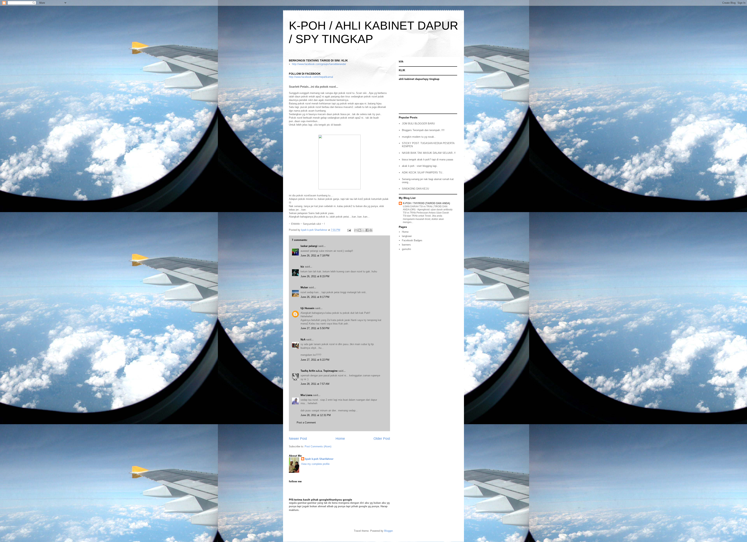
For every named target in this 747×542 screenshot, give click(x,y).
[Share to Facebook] (367, 230)
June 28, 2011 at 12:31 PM (316, 415)
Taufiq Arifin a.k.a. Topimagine (319, 370)
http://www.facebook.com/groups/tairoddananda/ (319, 64)
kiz (302, 266)
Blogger (388, 530)
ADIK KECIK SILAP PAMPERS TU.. (423, 172)
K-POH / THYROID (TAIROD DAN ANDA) (426, 203)
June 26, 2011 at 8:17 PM (315, 296)
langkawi (407, 236)
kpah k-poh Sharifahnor (319, 458)
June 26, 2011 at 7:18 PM (315, 255)
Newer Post (298, 439)
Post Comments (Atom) (318, 446)
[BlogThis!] (360, 230)
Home (340, 439)
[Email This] (356, 230)
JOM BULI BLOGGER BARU (418, 123)
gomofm (406, 249)
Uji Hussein (307, 308)
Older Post (382, 439)
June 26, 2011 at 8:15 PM (315, 276)
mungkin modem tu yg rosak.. (419, 136)
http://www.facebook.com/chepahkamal (311, 76)
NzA (303, 339)
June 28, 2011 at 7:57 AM (315, 383)
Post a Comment (306, 422)
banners (406, 244)
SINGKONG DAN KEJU (415, 188)
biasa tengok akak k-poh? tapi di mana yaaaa (427, 159)
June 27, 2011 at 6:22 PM (315, 359)
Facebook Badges (412, 240)
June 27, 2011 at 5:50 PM (315, 328)
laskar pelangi (309, 246)
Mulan (305, 287)
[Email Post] (349, 229)
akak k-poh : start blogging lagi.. (420, 165)
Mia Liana (306, 395)
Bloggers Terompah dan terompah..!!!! (423, 130)
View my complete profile (315, 463)
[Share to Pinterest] (371, 230)
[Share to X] (363, 230)
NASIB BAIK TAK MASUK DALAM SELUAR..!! (429, 152)
